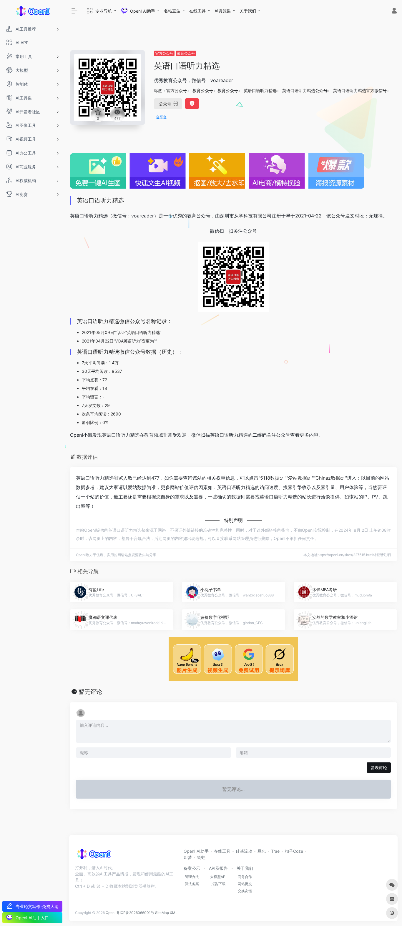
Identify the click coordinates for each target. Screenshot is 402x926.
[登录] (394, 11)
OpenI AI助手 (196, 851)
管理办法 (192, 877)
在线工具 (197, 10)
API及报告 (218, 868)
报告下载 (218, 884)
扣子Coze (294, 851)
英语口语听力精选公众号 (305, 90)
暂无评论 (90, 691)
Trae (275, 851)
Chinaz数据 (327, 478)
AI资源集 (223, 10)
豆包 (262, 851)
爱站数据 (297, 478)
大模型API (218, 877)
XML (173, 912)
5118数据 (270, 478)
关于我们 (248, 10)
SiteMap (162, 912)
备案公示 (192, 868)
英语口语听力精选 (260, 90)
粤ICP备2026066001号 (135, 912)
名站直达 (172, 10)
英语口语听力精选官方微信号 (360, 90)
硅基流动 (244, 851)
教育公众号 (186, 53)
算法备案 (192, 884)
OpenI (110, 912)
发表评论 (379, 767)
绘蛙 (201, 857)
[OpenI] (93, 856)
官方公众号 (164, 53)
